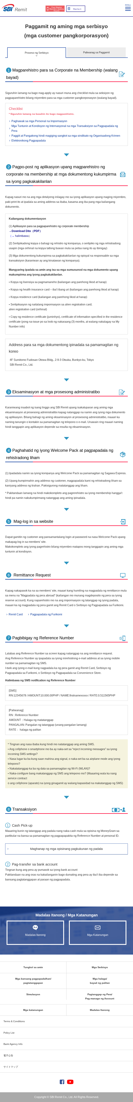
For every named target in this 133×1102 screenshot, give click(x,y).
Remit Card (16, 614)
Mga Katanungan (97, 934)
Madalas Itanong (35, 934)
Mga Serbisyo (100, 967)
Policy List (8, 1032)
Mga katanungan (33, 1010)
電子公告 (8, 1055)
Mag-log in (77, 9)
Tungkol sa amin (33, 967)
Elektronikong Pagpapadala (28, 140)
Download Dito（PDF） (27, 231)
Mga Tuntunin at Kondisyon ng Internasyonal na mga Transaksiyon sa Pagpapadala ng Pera (64, 128)
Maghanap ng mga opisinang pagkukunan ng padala (66, 849)
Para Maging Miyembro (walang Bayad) (56, 9)
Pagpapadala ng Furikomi (46, 614)
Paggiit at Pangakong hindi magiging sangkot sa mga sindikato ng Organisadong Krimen (65, 135)
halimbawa (21, 235)
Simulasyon (33, 994)
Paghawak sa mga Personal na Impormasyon (39, 121)
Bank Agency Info (13, 1044)
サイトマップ (10, 1066)
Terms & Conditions (14, 1021)
